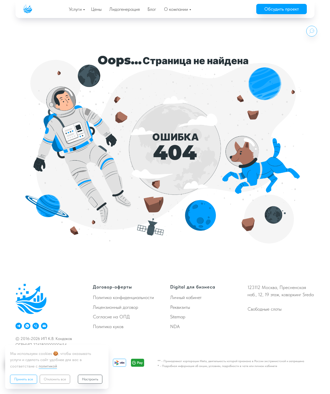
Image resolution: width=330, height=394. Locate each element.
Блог (151, 9)
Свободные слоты (265, 309)
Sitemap (177, 316)
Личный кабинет (186, 297)
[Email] (44, 326)
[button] (281, 9)
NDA (175, 326)
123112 (254, 287)
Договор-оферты (112, 287)
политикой (48, 366)
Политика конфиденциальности (123, 297)
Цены (96, 9)
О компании (176, 9)
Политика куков (108, 326)
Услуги (75, 9)
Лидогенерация (124, 9)
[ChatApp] (27, 326)
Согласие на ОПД (111, 316)
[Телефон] (35, 326)
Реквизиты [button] (180, 307)
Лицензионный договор (115, 307)
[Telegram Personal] (18, 326)
